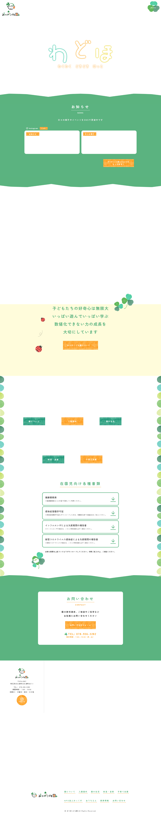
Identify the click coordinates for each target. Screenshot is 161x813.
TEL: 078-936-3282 (82, 634)
